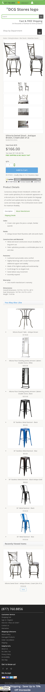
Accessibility (6, 657)
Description (9, 211)
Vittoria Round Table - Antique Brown (25, 332)
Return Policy (6, 634)
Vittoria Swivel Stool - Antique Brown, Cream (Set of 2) (23, 583)
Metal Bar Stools (33, 38)
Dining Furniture (13, 38)
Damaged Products (8, 637)
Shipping (4, 643)
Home (5, 38)
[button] (22, 688)
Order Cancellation (8, 640)
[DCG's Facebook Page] (3, 668)
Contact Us (5, 625)
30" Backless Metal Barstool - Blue (25, 451)
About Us (5, 649)
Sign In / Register (7, 620)
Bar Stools (23, 38)
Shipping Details (10, 215)
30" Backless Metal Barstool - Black (25, 422)
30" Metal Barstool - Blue (25, 537)
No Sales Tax (6, 651)
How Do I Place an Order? (10, 623)
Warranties (5, 628)
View (23, 589)
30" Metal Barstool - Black (25, 508)
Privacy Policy (6, 654)
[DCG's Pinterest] (11, 668)
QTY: (7, 161)
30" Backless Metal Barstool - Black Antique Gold (25, 479)
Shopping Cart (6, 617)
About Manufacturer (23, 211)
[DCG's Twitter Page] (7, 668)
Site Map (5, 660)
